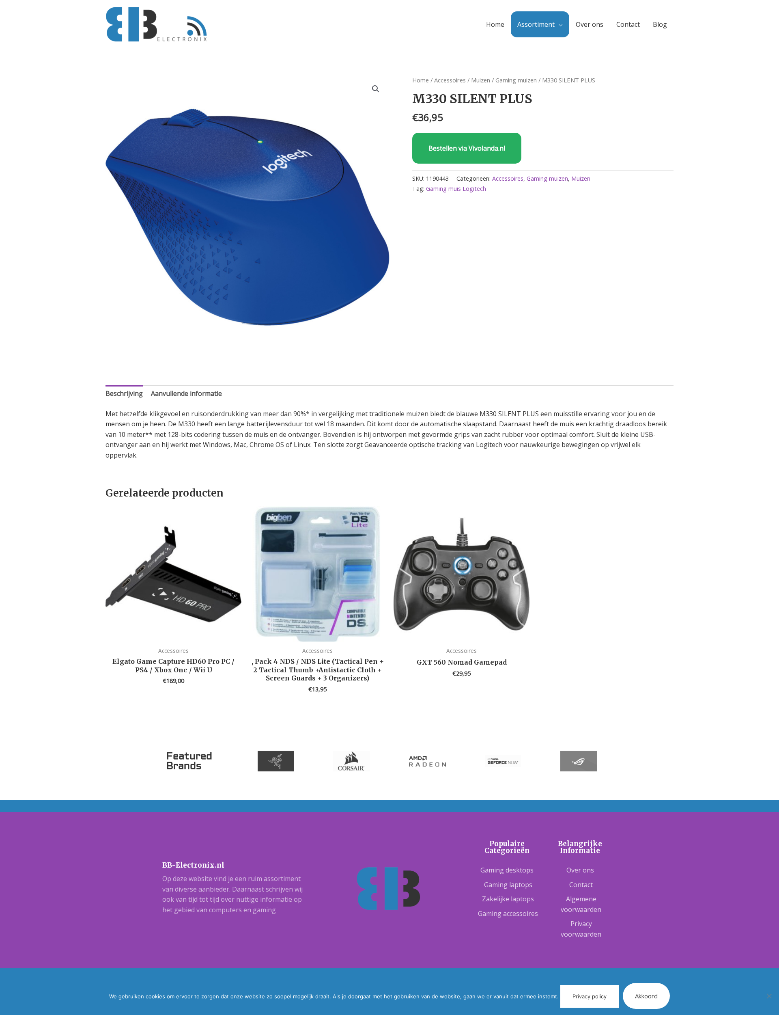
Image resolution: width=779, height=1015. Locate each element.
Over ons (589, 24)
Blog (660, 24)
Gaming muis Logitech (456, 188)
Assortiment (536, 24)
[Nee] (769, 996)
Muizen (480, 80)
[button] (375, 89)
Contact (628, 24)
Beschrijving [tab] (124, 393)
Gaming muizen (516, 80)
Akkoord (646, 996)
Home (495, 24)
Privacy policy (589, 996)
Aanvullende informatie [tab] (186, 393)
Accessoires (450, 80)
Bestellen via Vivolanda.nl (466, 148)
